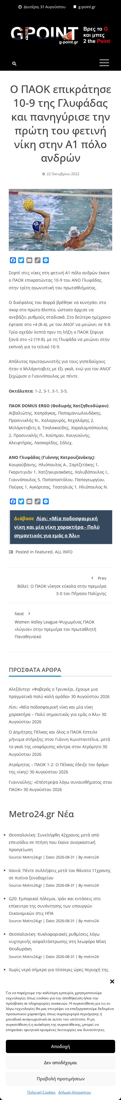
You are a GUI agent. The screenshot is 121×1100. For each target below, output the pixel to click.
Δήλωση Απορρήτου (74, 1092)
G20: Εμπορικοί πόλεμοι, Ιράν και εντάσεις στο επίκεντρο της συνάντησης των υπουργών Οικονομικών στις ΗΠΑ (54, 906)
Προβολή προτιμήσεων (61, 1079)
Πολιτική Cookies (41, 1092)
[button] (112, 981)
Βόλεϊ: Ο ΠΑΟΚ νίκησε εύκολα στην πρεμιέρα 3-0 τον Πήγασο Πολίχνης (61, 585)
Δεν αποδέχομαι (60, 1062)
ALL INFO (64, 552)
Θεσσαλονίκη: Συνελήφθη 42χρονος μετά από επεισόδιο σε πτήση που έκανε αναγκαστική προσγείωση (54, 842)
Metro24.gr (32, 857)
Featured (44, 552)
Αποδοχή (60, 1046)
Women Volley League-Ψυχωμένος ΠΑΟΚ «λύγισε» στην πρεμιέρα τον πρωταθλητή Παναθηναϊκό (55, 625)
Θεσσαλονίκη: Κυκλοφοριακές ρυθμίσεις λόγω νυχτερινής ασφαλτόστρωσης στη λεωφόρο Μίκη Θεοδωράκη (57, 941)
